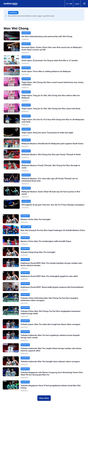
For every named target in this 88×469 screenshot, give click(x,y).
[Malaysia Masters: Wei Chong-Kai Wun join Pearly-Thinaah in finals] (12, 153)
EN (71, 4)
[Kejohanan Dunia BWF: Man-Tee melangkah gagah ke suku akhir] (11, 275)
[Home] (10, 3)
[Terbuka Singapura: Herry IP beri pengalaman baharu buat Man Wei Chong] (11, 384)
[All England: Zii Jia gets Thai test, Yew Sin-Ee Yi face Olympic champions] (12, 204)
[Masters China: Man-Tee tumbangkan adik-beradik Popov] (11, 240)
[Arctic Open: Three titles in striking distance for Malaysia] (12, 70)
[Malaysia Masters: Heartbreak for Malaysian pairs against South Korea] (12, 143)
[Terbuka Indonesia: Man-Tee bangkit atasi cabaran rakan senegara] (11, 360)
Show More (44, 398)
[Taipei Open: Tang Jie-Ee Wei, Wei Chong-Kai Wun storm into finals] (12, 108)
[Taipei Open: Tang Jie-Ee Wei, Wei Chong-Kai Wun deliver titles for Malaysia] (12, 94)
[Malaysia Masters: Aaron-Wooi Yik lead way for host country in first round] (12, 191)
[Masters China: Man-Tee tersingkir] (11, 218)
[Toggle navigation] (84, 3)
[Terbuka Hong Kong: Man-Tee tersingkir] (11, 251)
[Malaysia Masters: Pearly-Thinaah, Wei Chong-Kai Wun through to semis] (12, 164)
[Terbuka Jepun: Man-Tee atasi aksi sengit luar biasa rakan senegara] (11, 323)
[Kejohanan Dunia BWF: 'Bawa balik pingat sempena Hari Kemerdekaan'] (11, 286)
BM (67, 4)
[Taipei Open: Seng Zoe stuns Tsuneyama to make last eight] (12, 132)
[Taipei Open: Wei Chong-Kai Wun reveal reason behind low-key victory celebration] (12, 81)
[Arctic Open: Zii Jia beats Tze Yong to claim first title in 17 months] (12, 59)
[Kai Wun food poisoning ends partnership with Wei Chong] (12, 35)
